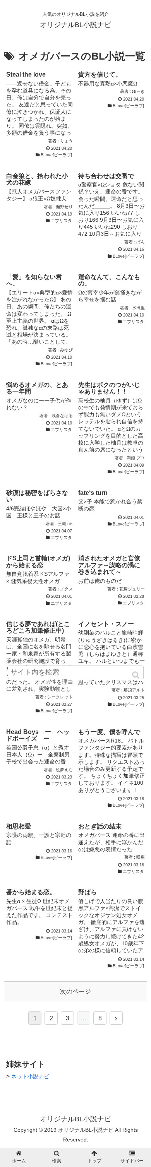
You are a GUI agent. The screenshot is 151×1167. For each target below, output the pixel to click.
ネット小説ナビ (30, 1076)
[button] (136, 675)
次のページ (75, 991)
